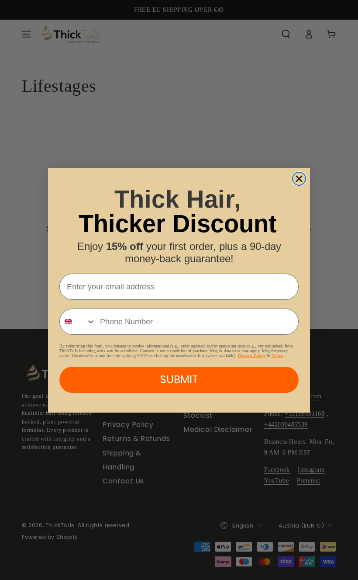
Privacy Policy (251, 355)
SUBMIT (179, 379)
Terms (277, 355)
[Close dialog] (299, 178)
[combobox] (78, 321)
